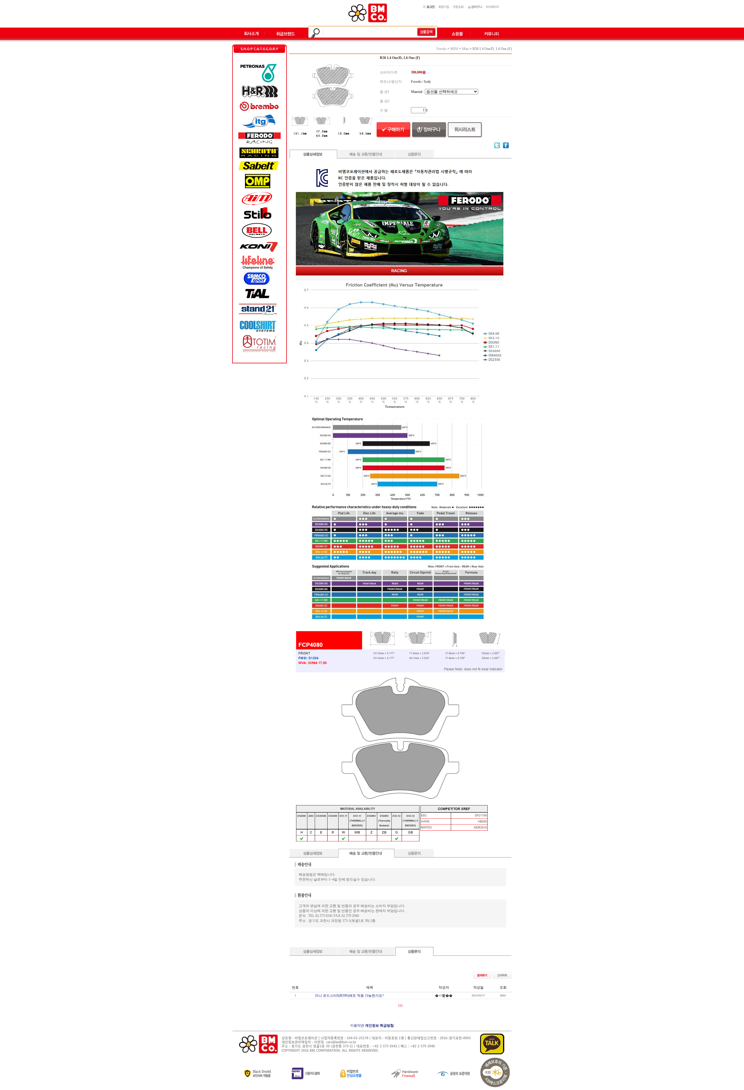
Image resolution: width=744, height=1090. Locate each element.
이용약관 (357, 1025)
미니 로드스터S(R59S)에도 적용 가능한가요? (349, 996)
